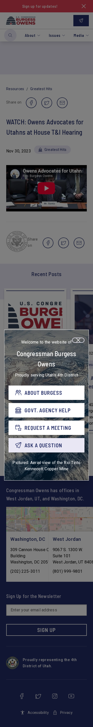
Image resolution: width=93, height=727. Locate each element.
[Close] (78, 340)
